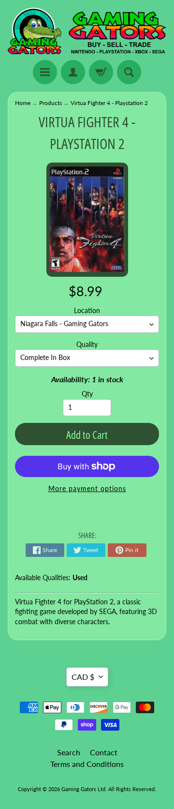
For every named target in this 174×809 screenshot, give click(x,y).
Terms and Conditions (87, 763)
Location (87, 311)
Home (22, 103)
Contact (103, 752)
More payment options (87, 489)
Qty (87, 394)
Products (50, 103)
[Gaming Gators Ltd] (87, 31)
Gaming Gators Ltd (83, 789)
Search (68, 752)
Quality (87, 344)
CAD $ (83, 676)
